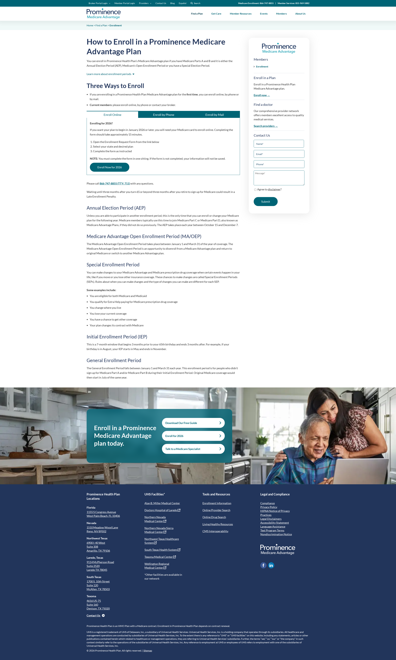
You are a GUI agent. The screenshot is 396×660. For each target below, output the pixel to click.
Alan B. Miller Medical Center (162, 503)
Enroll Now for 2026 (109, 167)
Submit (265, 201)
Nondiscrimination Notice (276, 534)
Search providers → (266, 126)
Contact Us (94, 615)
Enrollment (262, 66)
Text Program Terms (272, 530)
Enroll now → (262, 95)
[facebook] (263, 565)
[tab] (112, 114)
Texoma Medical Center (158, 557)
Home (90, 25)
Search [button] (197, 3)
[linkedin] (271, 565)
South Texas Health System (161, 549)
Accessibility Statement (274, 522)
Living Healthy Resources (217, 524)
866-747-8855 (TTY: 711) (115, 183)
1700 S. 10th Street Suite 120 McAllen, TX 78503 (98, 585)
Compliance (267, 503)
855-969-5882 (302, 3)
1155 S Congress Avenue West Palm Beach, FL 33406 (103, 514)
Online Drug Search (214, 517)
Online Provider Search (216, 510)
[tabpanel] (163, 146)
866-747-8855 (267, 3)
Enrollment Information (216, 503)
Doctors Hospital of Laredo (161, 510)
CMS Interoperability (215, 531)
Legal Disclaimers (271, 518)
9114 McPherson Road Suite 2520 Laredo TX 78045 (100, 566)
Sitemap (147, 650)
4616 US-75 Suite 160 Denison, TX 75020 (98, 604)
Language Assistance (272, 526)
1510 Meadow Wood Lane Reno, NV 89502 (102, 529)
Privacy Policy (268, 507)
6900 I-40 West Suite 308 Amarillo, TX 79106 (98, 546)
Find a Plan (101, 25)
